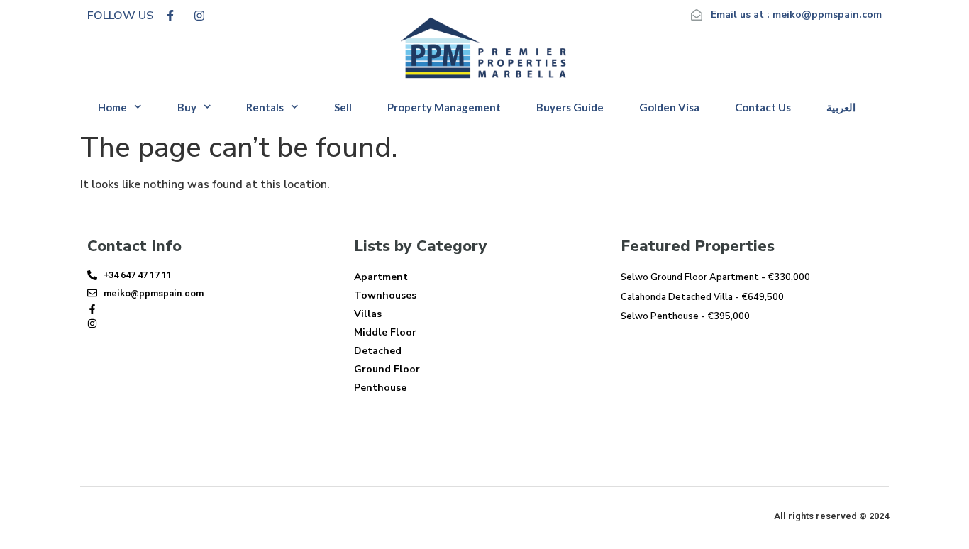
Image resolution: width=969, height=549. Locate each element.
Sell (343, 107)
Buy (186, 107)
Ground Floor (387, 369)
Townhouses (385, 295)
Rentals (265, 107)
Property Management (444, 107)
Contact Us (763, 107)
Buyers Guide (570, 107)
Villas (368, 314)
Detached (378, 350)
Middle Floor (385, 332)
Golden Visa (669, 107)
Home (112, 107)
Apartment (381, 277)
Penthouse (380, 387)
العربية (841, 107)
